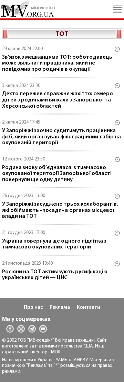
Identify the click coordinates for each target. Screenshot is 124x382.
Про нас (33, 307)
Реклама (60, 307)
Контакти (88, 307)
